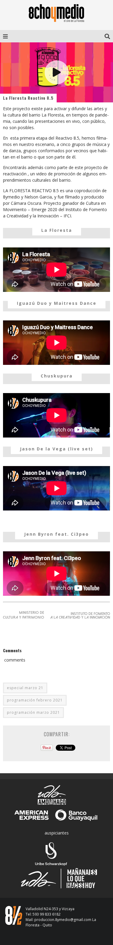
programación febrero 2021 (35, 700)
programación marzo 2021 (33, 712)
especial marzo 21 (25, 687)
